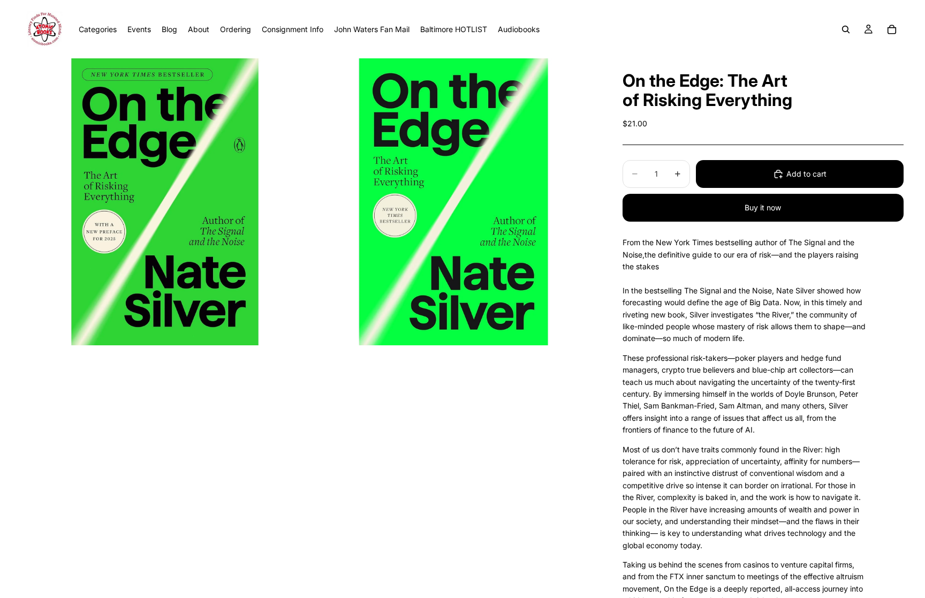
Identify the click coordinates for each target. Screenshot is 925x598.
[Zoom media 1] (164, 201)
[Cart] (892, 29)
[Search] (846, 29)
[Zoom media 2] (453, 201)
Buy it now (763, 207)
